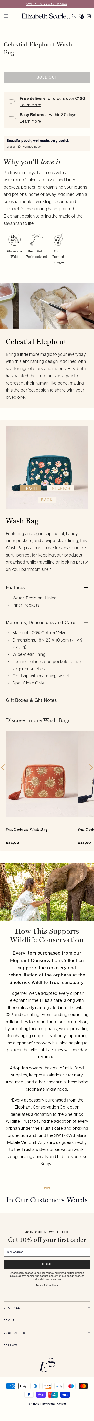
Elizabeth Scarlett (53, 1404)
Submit (47, 1264)
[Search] (74, 16)
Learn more (30, 104)
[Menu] (6, 16)
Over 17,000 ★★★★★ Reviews (46, 3)
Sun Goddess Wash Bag (26, 829)
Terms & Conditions (47, 1285)
